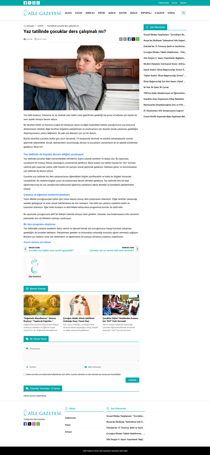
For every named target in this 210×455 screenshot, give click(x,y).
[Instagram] (34, 3)
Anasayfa (30, 26)
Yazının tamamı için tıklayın (37, 242)
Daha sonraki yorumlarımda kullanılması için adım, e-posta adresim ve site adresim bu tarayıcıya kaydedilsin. (73, 374)
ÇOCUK (40, 26)
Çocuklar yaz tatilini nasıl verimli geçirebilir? (51, 250)
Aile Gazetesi (35, 276)
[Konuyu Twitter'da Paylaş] (133, 39)
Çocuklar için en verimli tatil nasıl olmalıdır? (112, 250)
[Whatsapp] (38, 3)
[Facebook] (25, 3)
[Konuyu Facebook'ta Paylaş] (129, 39)
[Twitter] (29, 3)
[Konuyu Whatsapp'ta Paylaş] (137, 39)
